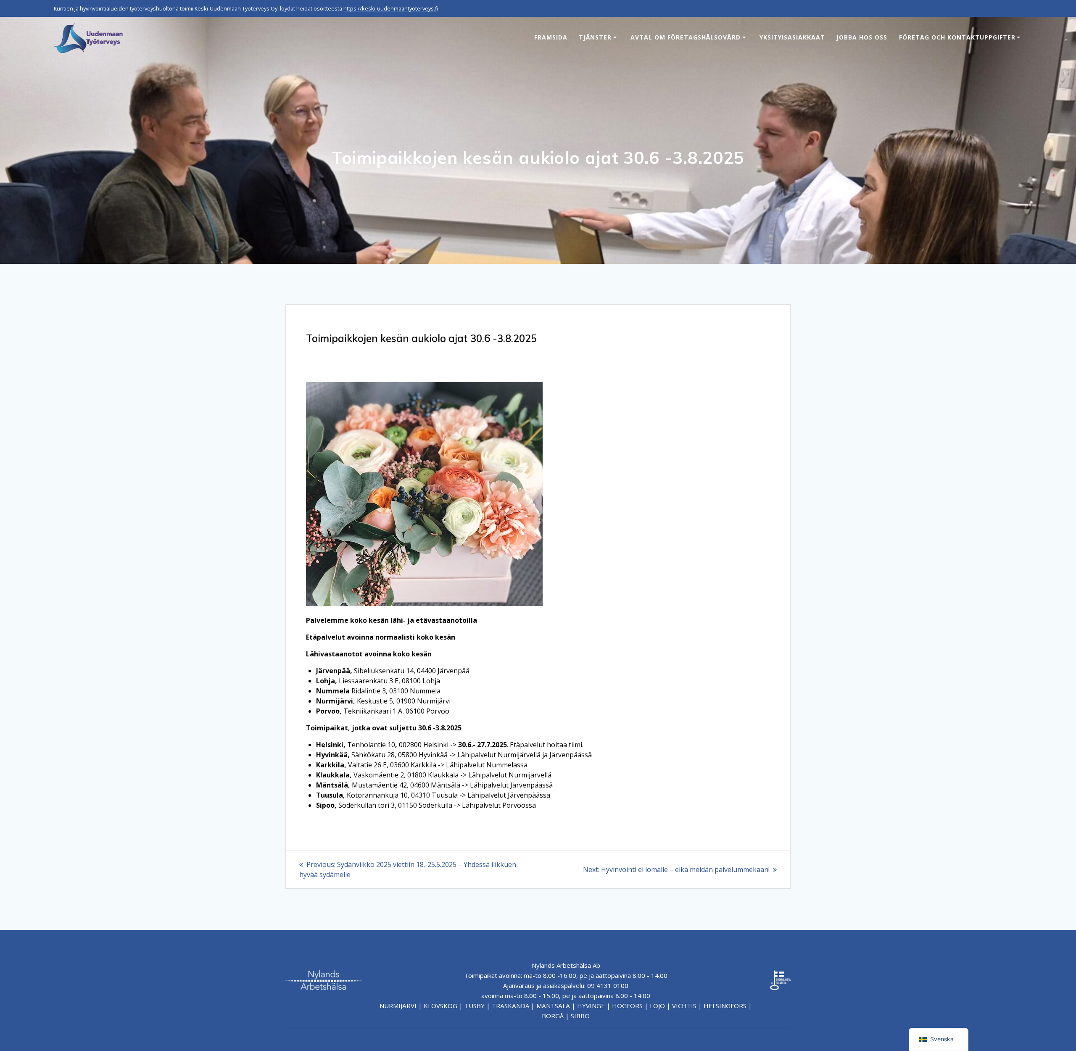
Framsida (550, 37)
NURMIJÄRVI (398, 1005)
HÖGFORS (627, 1005)
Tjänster (595, 37)
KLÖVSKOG (440, 1005)
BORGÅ (553, 1015)
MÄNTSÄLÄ (553, 1005)
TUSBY (474, 1005)
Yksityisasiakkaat (792, 37)
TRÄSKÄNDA (510, 1005)
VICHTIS (684, 1005)
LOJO (657, 1005)
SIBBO (580, 1015)
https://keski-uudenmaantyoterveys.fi (390, 8)
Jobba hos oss (861, 37)
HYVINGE (591, 1005)
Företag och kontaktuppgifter (957, 37)
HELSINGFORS (725, 1005)
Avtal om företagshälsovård (685, 37)
